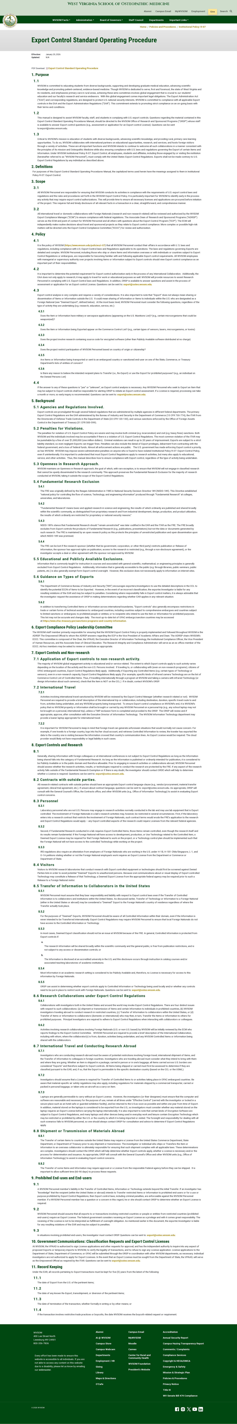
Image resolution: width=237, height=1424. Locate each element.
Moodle (132, 1343)
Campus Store (103, 1343)
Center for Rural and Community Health (139, 1356)
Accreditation (170, 1332)
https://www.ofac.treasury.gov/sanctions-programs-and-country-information (84, 620)
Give (212, 11)
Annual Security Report (175, 1337)
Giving (99, 1366)
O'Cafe (99, 1384)
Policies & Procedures (175, 1378)
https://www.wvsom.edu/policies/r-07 (85, 245)
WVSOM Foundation (139, 1363)
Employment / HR (105, 1361)
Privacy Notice (171, 1384)
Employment (198, 11)
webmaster (45, 1369)
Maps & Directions (106, 1378)
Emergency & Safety (174, 1366)
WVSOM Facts (60, 20)
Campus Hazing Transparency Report (183, 1343)
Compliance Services (174, 1355)
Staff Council (136, 20)
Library (99, 1372)
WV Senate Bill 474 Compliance (180, 1395)
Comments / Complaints (176, 1349)
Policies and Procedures (162, 26)
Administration (84, 20)
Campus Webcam (105, 1349)
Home (143, 26)
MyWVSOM (181, 11)
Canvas (132, 1349)
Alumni (147, 11)
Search (224, 11)
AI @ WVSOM (103, 1337)
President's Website (139, 1369)
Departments (156, 20)
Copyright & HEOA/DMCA (176, 1361)
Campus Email (163, 11)
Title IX (167, 1389)
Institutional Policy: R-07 (192, 26)
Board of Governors (110, 20)
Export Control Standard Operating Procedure (73, 68)
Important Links (178, 20)
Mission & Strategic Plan (176, 1372)
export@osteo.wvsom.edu (137, 284)
